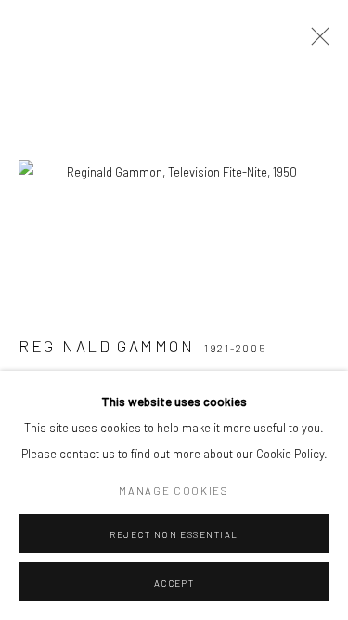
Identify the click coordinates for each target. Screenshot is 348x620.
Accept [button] (174, 582)
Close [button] (315, 42)
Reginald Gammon (106, 345)
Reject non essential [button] (174, 534)
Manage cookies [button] (174, 490)
